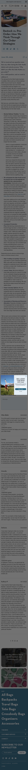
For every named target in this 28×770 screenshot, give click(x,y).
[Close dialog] (26, 376)
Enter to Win (20, 389)
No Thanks (20, 391)
